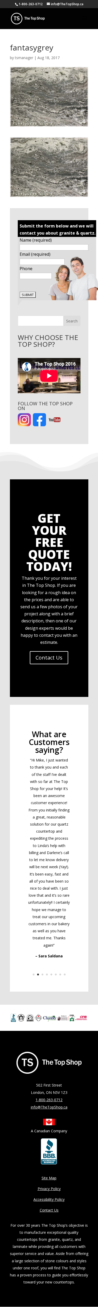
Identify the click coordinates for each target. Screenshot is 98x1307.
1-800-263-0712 (31, 4)
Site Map (49, 1177)
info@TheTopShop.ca (49, 1107)
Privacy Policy (49, 1188)
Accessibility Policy (49, 1199)
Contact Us (49, 657)
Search (72, 321)
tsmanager (24, 57)
